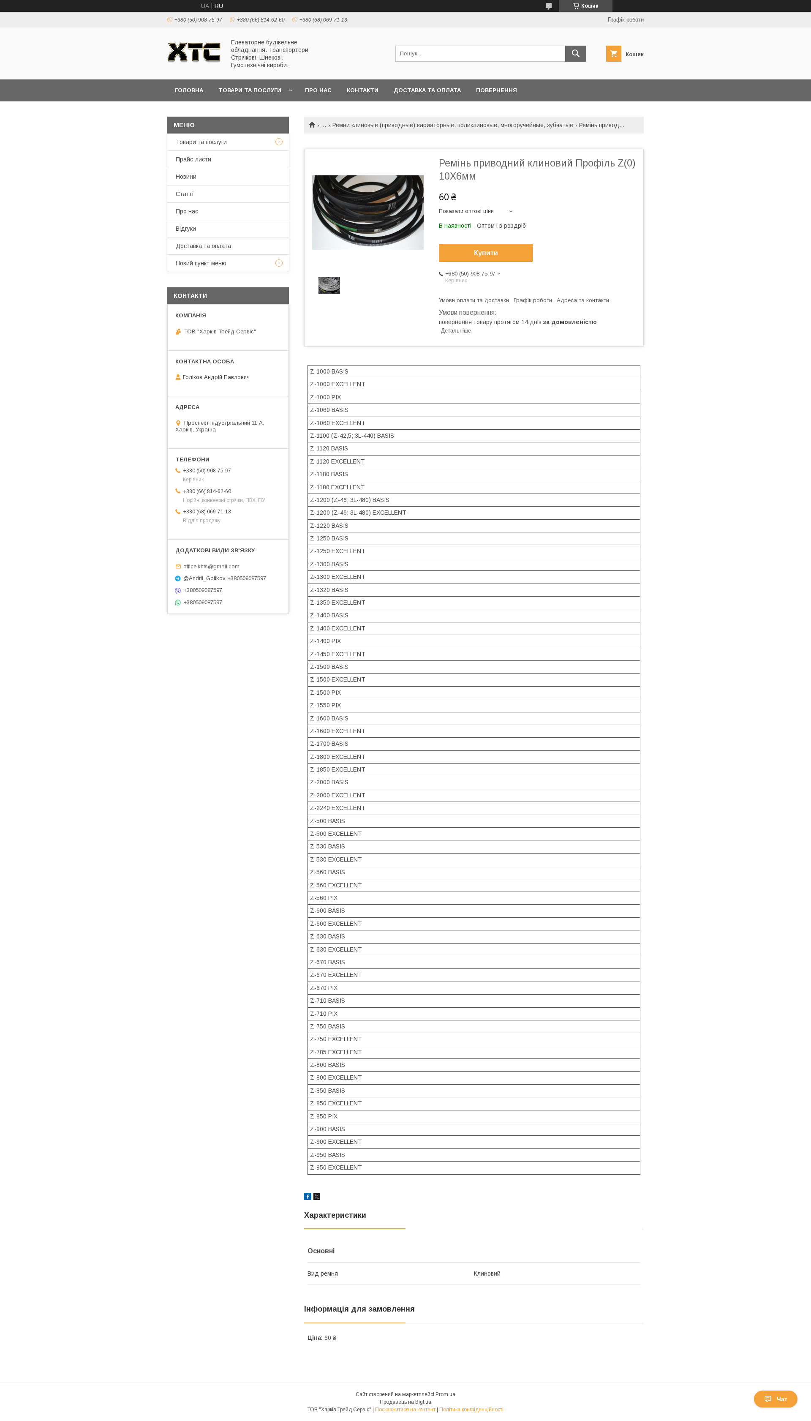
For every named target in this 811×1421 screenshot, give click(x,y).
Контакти (362, 90)
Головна (189, 90)
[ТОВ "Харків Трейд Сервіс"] (194, 68)
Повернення (496, 90)
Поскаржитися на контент (405, 1410)
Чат (782, 1399)
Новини (186, 176)
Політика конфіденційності (471, 1410)
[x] (316, 1198)
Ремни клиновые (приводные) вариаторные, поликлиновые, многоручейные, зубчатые (452, 125)
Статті (184, 194)
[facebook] (307, 1198)
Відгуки (186, 228)
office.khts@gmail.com (211, 566)
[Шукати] (575, 54)
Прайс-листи (193, 159)
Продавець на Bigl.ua (405, 1402)
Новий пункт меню (201, 263)
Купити (486, 252)
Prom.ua (445, 1394)
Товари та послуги (249, 90)
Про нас (318, 90)
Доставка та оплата (427, 90)
